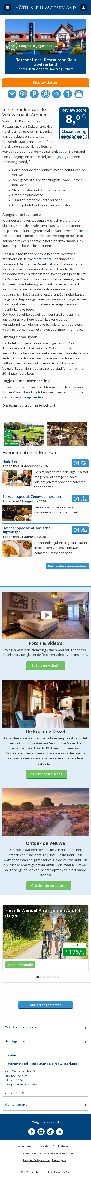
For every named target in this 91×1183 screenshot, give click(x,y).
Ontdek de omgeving (48, 885)
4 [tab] (48, 977)
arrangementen (31, 397)
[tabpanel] (45, 938)
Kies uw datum (45, 82)
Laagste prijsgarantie (36, 46)
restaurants (42, 259)
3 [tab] (44, 977)
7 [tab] (58, 977)
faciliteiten (81, 230)
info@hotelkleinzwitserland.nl (24, 1084)
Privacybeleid (49, 1153)
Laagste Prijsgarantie (36, 1160)
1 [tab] (37, 977)
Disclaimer (67, 1153)
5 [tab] (51, 977)
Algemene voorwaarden (34, 1146)
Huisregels (59, 1160)
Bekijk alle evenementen (67, 566)
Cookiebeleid (61, 1146)
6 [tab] (54, 977)
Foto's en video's (45, 665)
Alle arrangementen (45, 1005)
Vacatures (17, 1093)
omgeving (59, 156)
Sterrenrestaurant (46, 774)
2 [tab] (41, 977)
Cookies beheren (26, 1153)
